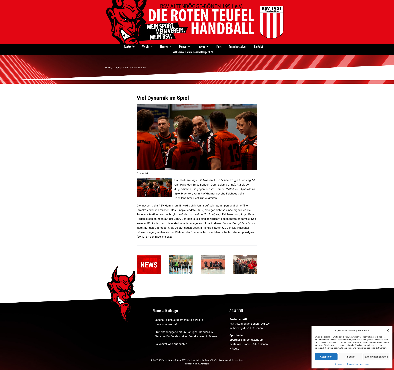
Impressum (365, 364)
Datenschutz (340, 364)
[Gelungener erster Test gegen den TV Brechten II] (213, 264)
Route (235, 348)
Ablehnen (350, 356)
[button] (387, 330)
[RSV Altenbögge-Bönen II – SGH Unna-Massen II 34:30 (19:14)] (245, 264)
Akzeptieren (326, 356)
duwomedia (203, 363)
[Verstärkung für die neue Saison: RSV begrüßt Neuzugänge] (181, 264)
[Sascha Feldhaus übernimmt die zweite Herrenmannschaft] (149, 264)
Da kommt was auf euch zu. (172, 344)
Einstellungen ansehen (376, 356)
